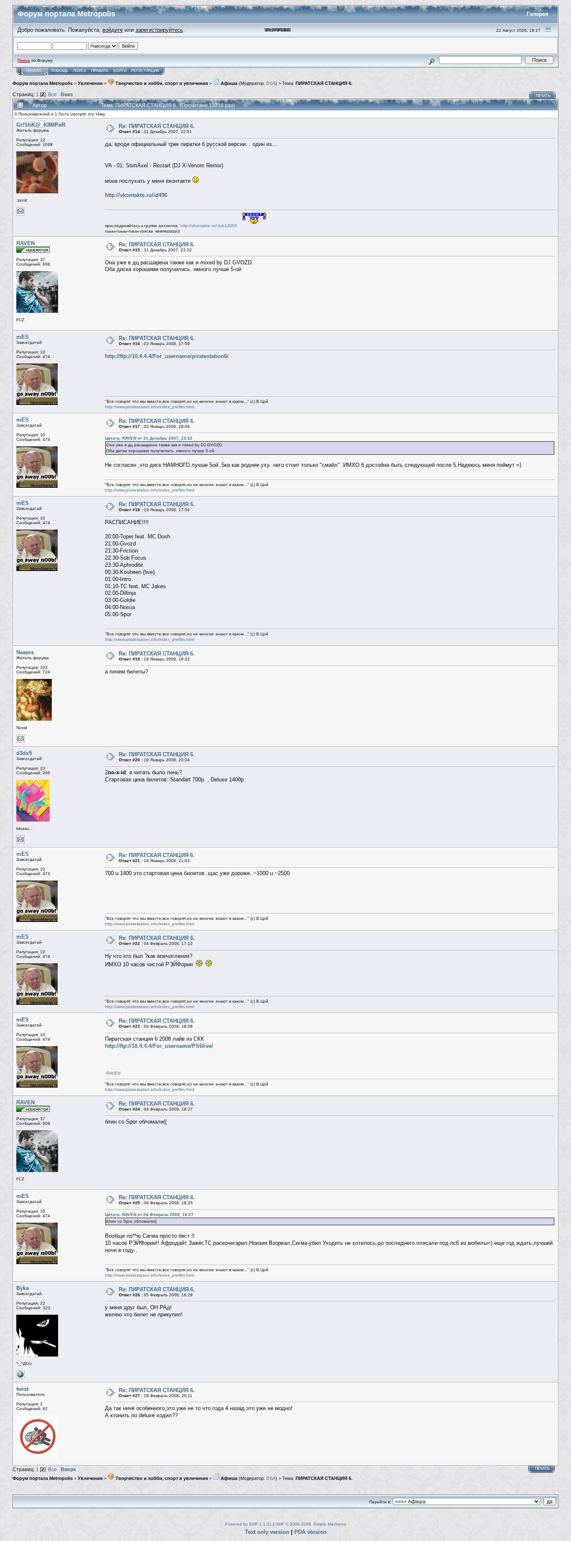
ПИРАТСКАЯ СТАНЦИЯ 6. (324, 83)
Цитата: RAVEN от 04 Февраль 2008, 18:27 (149, 1214)
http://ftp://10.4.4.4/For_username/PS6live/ (159, 1046)
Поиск (79, 71)
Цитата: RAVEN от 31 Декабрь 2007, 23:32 (148, 438)
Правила (99, 71)
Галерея (537, 14)
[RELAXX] (20, 1377)
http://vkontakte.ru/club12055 (208, 225)
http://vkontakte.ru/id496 (136, 195)
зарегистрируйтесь (159, 30)
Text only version (267, 1532)
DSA (270, 83)
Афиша (228, 83)
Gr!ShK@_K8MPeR (40, 125)
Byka (22, 1288)
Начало (33, 71)
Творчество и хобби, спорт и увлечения (161, 83)
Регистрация (145, 71)
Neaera (25, 652)
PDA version (310, 1532)
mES (22, 337)
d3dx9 (24, 753)
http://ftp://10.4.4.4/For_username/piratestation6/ (167, 356)
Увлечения (90, 83)
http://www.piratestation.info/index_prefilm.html (149, 406)
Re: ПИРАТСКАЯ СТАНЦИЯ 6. (157, 126)
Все (52, 94)
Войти (119, 71)
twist (22, 1389)
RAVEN (25, 243)
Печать (543, 96)
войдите (112, 30)
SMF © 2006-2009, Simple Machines (310, 1524)
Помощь (59, 71)
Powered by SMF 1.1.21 (248, 1524)
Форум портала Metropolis (43, 83)
